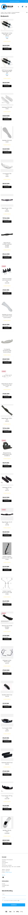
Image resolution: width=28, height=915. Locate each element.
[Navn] (14, 894)
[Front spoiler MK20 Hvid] (7, 720)
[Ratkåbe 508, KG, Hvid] (7, 822)
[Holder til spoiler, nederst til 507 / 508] (7, 548)
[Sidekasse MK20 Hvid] (7, 754)
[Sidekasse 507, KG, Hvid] (7, 479)
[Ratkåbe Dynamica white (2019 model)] (7, 306)
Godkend (13, 904)
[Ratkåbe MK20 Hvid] (7, 687)
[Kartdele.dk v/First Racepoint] (7, 7)
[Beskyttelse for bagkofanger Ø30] (7, 445)
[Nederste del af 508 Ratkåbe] (7, 618)
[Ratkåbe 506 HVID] (7, 132)
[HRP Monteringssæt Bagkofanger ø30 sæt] (7, 62)
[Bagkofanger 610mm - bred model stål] (7, 376)
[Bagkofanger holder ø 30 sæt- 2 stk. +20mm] (7, 25)
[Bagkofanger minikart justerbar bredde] (7, 235)
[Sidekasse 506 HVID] (7, 99)
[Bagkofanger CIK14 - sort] (7, 200)
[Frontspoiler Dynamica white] (7, 341)
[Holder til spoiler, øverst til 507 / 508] (7, 583)
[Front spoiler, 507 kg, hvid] (7, 788)
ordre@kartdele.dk (8, 872)
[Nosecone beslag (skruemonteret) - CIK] (7, 271)
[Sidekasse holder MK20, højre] (7, 652)
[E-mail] (14, 897)
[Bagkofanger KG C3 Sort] (7, 514)
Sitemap (3, 875)
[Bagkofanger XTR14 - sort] (7, 410)
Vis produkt (7, 48)
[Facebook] (4, 877)
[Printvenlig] (26, 12)
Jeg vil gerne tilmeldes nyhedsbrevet (13, 900)
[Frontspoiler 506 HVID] (7, 165)
